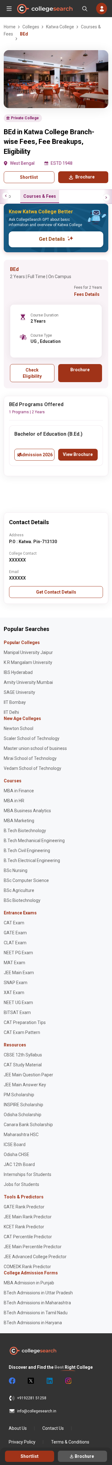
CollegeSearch (44, 9)
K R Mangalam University (28, 662)
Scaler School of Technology (31, 738)
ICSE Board (15, 1144)
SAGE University (19, 692)
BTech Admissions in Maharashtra (37, 1302)
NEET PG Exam (18, 952)
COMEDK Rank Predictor (27, 1266)
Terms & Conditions (70, 1441)
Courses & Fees (39, 196)
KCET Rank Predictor (24, 1226)
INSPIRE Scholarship (23, 1104)
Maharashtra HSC (21, 1134)
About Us (18, 1428)
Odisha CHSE (16, 1154)
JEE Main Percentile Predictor (33, 1246)
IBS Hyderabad (18, 672)
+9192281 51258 (31, 1398)
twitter (30, 1380)
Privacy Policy (22, 1441)
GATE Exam (15, 932)
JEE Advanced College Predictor (35, 1256)
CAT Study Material (23, 1064)
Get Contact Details (56, 592)
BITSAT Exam (17, 1012)
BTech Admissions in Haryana (33, 1322)
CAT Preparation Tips (25, 1022)
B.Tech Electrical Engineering (32, 860)
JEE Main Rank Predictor (28, 1216)
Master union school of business (35, 748)
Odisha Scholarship (22, 1114)
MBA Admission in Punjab (29, 1282)
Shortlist (29, 177)
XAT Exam (14, 992)
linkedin (49, 1380)
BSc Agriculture (19, 890)
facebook (11, 1380)
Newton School (18, 728)
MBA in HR (14, 800)
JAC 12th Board (19, 1164)
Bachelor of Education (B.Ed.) (48, 434)
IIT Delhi (11, 712)
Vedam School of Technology (32, 768)
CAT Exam (14, 922)
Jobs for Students (21, 1184)
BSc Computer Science (26, 880)
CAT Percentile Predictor (28, 1236)
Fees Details (87, 294)
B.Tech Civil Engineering (27, 850)
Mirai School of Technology (30, 758)
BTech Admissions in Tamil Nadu (36, 1312)
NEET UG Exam (18, 1002)
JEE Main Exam (19, 972)
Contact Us (53, 1428)
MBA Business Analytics (27, 810)
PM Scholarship (19, 1094)
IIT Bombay (15, 702)
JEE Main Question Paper (28, 1074)
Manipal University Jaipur (28, 652)
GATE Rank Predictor (24, 1206)
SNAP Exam (15, 982)
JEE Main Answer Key (25, 1084)
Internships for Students (27, 1174)
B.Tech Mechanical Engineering (34, 840)
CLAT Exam (15, 942)
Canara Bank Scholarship (28, 1124)
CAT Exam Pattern (22, 1032)
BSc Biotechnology (22, 900)
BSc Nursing (15, 870)
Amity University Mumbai (28, 682)
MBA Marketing (19, 820)
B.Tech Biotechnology (25, 830)
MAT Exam (14, 962)
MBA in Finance (19, 790)
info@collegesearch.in (36, 1411)
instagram (67, 1380)
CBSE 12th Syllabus (23, 1054)
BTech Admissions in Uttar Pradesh (38, 1292)
